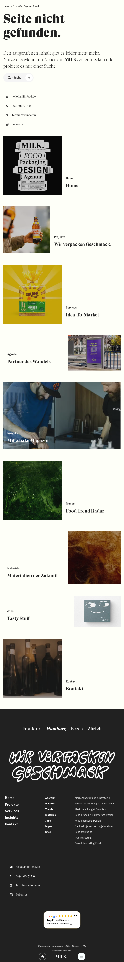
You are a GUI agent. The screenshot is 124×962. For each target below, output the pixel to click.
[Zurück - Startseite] (42, 956)
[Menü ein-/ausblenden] (81, 956)
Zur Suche (14, 77)
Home (7, 6)
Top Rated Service (58, 920)
